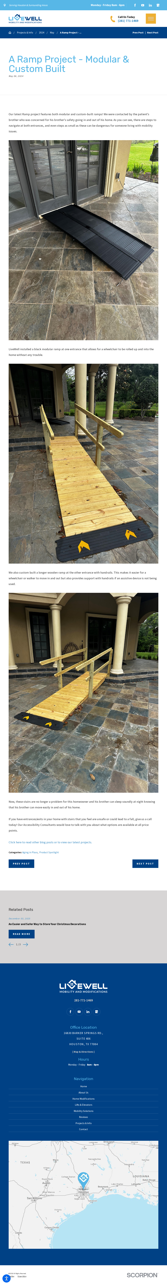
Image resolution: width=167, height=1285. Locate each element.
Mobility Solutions (83, 1111)
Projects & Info (25, 32)
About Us (83, 1092)
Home (83, 1086)
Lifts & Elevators (83, 1104)
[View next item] (25, 944)
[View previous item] (11, 944)
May (52, 32)
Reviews (83, 1117)
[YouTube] (142, 5)
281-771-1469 (83, 1000)
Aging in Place (30, 852)
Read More (21, 933)
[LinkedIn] (150, 5)
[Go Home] (11, 32)
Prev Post (21, 863)
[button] (6, 1278)
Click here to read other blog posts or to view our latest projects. (50, 842)
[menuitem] (84, 1086)
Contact (83, 1129)
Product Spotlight (49, 852)
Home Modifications (83, 1098)
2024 (41, 32)
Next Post (145, 863)
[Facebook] (135, 5)
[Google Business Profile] (158, 5)
